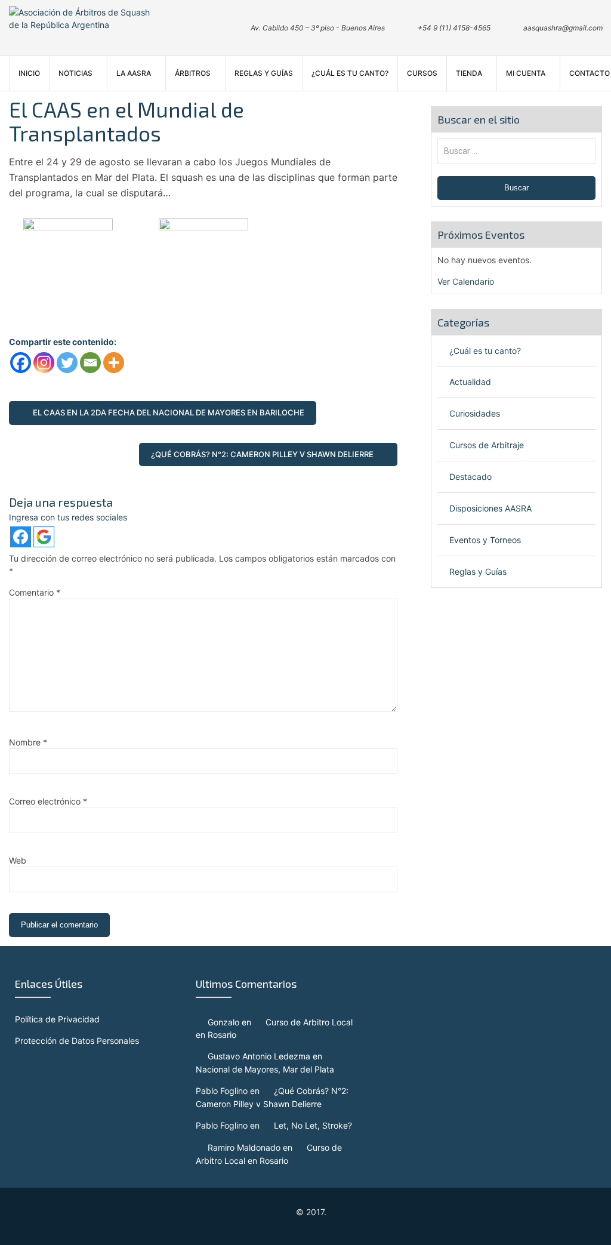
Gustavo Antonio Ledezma (259, 1056)
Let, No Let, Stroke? (313, 1125)
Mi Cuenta (525, 73)
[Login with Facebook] (20, 536)
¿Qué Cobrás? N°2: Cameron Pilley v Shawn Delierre (262, 454)
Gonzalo (223, 1022)
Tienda (469, 73)
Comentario (34, 592)
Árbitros (193, 73)
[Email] (90, 362)
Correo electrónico (48, 801)
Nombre (28, 742)
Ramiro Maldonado (244, 1147)
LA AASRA (133, 73)
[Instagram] (43, 362)
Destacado (470, 477)
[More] (113, 362)
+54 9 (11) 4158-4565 (454, 27)
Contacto (589, 73)
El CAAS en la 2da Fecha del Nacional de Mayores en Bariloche (168, 412)
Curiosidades (474, 413)
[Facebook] (20, 362)
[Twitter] (67, 362)
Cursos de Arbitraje (486, 445)
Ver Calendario (465, 281)
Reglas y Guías (263, 73)
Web (17, 860)
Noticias (75, 73)
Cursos (422, 73)
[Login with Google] (43, 536)
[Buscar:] (516, 151)
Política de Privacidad (57, 1019)
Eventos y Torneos (485, 540)
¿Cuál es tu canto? (349, 73)
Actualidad (470, 382)
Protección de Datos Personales (77, 1041)
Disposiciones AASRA (490, 508)
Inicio (29, 73)
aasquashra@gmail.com (563, 27)
